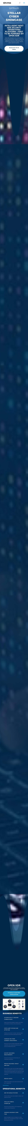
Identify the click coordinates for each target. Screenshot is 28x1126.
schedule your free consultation (14, 993)
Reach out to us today (14, 48)
